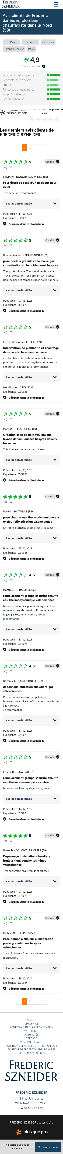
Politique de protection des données (31, 1049)
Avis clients (31, 1031)
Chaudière (48, 42)
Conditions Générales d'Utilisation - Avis (32, 1045)
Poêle (31, 48)
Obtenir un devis (48, 1147)
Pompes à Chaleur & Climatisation (31, 1027)
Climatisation (30, 42)
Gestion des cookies (32, 1053)
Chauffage (31, 1023)
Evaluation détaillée (19, 203)
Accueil (31, 1020)
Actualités (31, 1034)
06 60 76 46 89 (33, 1107)
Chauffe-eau (11, 42)
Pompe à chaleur (14, 48)
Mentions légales (31, 1042)
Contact (31, 1038)
